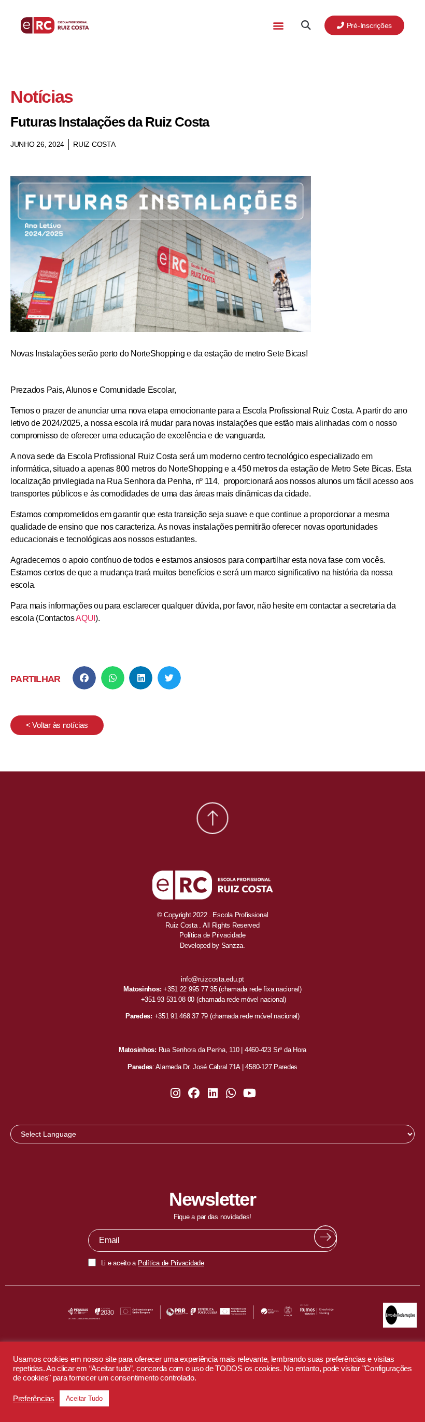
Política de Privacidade (171, 1263)
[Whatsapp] (231, 1093)
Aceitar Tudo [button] (84, 1398)
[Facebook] (194, 1093)
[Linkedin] (212, 1093)
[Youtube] (249, 1093)
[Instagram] (175, 1093)
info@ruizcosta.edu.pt (212, 979)
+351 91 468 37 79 (181, 1016)
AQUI (85, 618)
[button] (278, 25)
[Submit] (325, 1236)
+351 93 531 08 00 (167, 999)
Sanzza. (233, 945)
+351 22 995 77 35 (190, 989)
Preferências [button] (33, 1399)
